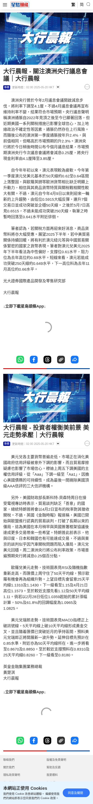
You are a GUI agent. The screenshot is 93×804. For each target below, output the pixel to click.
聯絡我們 (8, 759)
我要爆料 (52, 774)
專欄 (6, 87)
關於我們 (8, 767)
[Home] (20, 4)
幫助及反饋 (53, 767)
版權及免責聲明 (56, 759)
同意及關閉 (75, 793)
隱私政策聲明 (11, 774)
